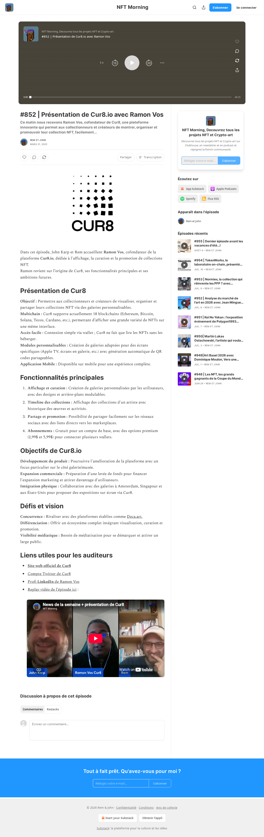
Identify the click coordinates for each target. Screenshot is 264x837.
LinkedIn (46, 582)
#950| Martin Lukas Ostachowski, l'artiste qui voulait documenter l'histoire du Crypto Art (218, 338)
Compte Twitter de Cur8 (49, 574)
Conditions (146, 808)
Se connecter (246, 7)
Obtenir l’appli (152, 818)
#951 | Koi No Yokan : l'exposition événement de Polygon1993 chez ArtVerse (218, 319)
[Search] (194, 7)
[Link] (14, 290)
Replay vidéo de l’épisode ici (52, 590)
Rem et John (38, 140)
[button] (101, 62)
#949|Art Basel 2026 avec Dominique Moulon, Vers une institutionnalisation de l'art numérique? (215, 357)
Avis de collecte (166, 808)
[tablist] (40, 709)
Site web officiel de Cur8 (49, 566)
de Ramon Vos (67, 582)
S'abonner (220, 7)
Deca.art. (135, 517)
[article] (210, 246)
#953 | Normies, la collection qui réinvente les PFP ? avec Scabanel (218, 281)
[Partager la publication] (203, 7)
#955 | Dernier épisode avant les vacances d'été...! (218, 243)
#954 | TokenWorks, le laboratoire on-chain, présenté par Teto (217, 262)
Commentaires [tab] (33, 709)
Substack (103, 828)
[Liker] (24, 157)
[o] (184, 246)
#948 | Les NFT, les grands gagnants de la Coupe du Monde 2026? (218, 376)
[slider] (131, 97)
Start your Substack (119, 818)
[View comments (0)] (237, 51)
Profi (32, 582)
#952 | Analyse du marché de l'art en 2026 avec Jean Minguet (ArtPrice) (218, 300)
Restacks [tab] (53, 709)
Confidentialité (126, 808)
